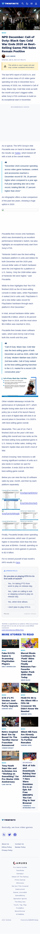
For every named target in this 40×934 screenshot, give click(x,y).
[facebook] (15, 834)
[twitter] (9, 834)
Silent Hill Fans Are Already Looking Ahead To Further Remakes (29, 737)
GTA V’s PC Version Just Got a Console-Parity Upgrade (10, 701)
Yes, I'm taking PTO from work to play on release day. (20, 584)
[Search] (22, 3)
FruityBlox (20, 908)
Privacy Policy (7, 850)
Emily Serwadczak (9, 666)
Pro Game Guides (20, 867)
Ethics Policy (7, 847)
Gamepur (20, 873)
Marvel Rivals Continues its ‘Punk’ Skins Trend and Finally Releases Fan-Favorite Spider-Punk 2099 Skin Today (29, 665)
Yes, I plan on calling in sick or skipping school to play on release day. (20, 594)
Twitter (17, 153)
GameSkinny (20, 895)
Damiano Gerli (7, 708)
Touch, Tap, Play (20, 905)
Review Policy (20, 847)
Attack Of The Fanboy (20, 877)
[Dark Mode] (27, 3)
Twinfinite (20, 870)
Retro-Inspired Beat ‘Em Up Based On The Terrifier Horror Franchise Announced (10, 738)
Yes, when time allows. (18, 602)
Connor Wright (8, 748)
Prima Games (20, 880)
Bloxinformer (20, 911)
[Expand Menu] (31, 3)
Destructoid (20, 889)
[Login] (36, 3)
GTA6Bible (20, 914)
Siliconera (20, 883)
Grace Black (25, 680)
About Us (5, 844)
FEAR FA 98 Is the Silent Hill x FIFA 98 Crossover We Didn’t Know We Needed (29, 704)
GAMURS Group (33, 920)
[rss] (4, 834)
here (18, 562)
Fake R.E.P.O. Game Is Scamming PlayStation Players (8, 658)
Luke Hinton (6, 784)
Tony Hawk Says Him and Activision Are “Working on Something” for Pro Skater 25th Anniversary (10, 773)
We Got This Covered (20, 886)
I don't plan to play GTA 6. (19, 607)
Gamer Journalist (20, 892)
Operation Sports (20, 898)
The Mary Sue (20, 902)
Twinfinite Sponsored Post (29, 807)
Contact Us (19, 844)
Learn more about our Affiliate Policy (13, 630)
